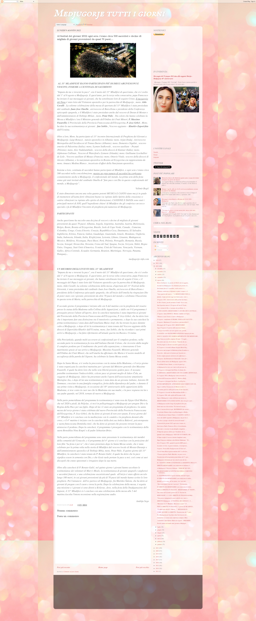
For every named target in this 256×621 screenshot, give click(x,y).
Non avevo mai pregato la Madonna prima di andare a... (173, 350)
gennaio (159, 544)
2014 (157, 568)
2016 (157, 563)
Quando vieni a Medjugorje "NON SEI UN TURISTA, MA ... (174, 434)
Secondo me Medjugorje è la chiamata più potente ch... (172, 286)
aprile (159, 536)
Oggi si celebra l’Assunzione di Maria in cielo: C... (172, 387)
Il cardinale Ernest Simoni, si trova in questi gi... (171, 364)
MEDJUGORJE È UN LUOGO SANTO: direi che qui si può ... (175, 401)
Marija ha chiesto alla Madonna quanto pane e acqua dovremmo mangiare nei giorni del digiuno (180, 179)
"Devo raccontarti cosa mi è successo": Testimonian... (172, 484)
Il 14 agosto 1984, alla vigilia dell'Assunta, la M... (171, 395)
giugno (159, 530)
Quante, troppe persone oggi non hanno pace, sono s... (173, 297)
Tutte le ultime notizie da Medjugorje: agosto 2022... (172, 361)
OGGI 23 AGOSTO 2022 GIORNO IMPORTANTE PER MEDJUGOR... (178, 336)
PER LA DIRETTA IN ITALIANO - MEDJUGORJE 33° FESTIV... (176, 490)
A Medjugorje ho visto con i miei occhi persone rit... (172, 367)
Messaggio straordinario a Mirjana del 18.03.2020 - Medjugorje (177, 200)
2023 (157, 263)
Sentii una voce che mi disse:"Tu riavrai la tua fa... (171, 406)
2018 (157, 557)
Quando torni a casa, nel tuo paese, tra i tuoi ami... (172, 481)
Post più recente (63, 567)
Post (157, 246)
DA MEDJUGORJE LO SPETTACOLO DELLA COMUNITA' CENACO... (174, 472)
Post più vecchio (142, 567)
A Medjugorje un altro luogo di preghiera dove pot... (172, 404)
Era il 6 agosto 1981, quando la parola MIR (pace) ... (172, 443)
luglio (159, 527)
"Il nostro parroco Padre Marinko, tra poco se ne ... (172, 454)
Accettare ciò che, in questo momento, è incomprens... (172, 446)
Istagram (156, 157)
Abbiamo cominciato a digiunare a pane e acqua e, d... (172, 291)
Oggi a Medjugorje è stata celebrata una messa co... (172, 398)
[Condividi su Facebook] (84, 505)
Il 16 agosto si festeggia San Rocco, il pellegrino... (171, 381)
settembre (160, 277)
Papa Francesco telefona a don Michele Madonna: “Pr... (173, 440)
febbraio (160, 541)
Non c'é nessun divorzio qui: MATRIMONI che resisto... (173, 409)
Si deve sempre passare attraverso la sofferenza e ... (172, 356)
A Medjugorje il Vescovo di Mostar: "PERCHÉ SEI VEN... (174, 468)
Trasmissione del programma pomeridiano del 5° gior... (173, 457)
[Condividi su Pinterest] (86, 505)
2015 (157, 565)
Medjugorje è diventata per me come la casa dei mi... (172, 460)
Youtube (156, 152)
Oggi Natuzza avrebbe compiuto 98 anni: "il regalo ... (172, 339)
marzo (159, 538)
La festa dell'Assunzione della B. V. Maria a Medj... (172, 378)
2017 (157, 560)
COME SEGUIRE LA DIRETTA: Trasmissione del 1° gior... (174, 512)
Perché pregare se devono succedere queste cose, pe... (172, 345)
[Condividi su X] (82, 505)
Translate (89, 25)
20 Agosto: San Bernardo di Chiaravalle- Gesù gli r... (172, 359)
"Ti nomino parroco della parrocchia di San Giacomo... (173, 390)
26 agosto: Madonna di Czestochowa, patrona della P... (173, 322)
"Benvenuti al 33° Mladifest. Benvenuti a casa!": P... (172, 504)
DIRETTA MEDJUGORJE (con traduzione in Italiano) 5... (174, 465)
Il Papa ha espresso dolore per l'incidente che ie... (171, 432)
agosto (159, 280)
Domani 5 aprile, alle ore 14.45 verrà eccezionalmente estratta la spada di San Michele (180, 190)
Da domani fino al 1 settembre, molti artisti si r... (171, 288)
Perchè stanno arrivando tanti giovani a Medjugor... (172, 523)
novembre (160, 271)
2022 (157, 266)
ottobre (159, 274)
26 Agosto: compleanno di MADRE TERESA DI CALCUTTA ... (175, 319)
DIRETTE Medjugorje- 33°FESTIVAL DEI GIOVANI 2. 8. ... (174, 501)
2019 (157, 554)
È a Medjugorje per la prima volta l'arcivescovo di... (172, 515)
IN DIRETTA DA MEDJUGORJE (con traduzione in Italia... (174, 478)
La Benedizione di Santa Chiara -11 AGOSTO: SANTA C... (174, 415)
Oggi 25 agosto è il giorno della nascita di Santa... (171, 328)
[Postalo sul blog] (80, 505)
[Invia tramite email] (78, 505)
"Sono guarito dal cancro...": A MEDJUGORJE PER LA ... (174, 294)
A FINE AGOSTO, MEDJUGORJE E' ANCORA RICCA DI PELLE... (177, 311)
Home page (103, 567)
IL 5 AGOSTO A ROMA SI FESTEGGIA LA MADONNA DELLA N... (177, 463)
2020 (157, 551)
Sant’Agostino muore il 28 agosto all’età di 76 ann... (172, 305)
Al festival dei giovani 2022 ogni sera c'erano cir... (171, 423)
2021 (157, 548)
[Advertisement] (176, 53)
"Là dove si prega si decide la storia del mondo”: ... (172, 420)
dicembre (160, 269)
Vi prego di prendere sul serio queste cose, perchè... (172, 331)
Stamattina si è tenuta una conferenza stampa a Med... (172, 518)
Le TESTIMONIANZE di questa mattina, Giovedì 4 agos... (174, 476)
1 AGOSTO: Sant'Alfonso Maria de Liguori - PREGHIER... (174, 520)
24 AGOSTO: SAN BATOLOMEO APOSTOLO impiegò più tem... (176, 333)
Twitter (156, 155)
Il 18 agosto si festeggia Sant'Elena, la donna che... (172, 370)
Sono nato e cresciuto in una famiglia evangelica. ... (172, 429)
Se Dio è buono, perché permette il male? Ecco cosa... (172, 302)
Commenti (159, 250)
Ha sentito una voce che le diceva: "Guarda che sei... (172, 342)
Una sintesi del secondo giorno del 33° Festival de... (172, 492)
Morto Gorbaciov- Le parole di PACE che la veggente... (173, 283)
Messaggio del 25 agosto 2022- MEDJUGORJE (171, 325)
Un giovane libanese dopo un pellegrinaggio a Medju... (173, 412)
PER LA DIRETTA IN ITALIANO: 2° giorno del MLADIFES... (175, 506)
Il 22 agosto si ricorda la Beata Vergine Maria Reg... (172, 347)
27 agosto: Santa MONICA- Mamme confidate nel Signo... (174, 314)
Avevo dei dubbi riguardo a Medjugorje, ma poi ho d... (172, 418)
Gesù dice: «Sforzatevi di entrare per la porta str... (171, 353)
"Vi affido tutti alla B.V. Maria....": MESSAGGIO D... (172, 509)
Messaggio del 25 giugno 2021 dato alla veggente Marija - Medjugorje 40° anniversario (173, 77)
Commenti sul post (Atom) (71, 572)
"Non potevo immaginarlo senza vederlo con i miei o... (172, 498)
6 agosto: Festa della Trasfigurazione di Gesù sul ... (172, 448)
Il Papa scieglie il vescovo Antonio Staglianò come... (172, 437)
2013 (157, 571)
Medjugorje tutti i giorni (109, 13)
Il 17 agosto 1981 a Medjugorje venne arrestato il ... (172, 375)
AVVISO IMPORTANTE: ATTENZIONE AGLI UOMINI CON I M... (177, 384)
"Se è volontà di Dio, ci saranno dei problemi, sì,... (171, 308)
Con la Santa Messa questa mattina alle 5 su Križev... (172, 451)
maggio (159, 533)
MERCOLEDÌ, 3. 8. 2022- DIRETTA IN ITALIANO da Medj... (175, 495)
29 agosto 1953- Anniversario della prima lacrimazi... (172, 300)
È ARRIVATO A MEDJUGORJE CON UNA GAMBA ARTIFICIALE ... (177, 373)
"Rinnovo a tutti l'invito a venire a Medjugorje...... (171, 317)
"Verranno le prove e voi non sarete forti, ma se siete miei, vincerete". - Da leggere (179, 211)
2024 (157, 260)
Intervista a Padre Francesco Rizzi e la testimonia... (172, 426)
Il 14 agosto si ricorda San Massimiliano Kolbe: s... (172, 392)
